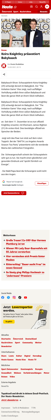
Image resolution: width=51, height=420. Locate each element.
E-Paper (8, 2)
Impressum (5, 408)
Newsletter (6, 346)
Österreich (7, 11)
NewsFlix (42, 2)
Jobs (30, 2)
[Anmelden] (41, 6)
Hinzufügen (41, 183)
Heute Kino (21, 360)
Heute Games (7, 360)
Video (12, 377)
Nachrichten (7, 343)
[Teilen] (4, 74)
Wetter (38, 343)
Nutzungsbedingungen (31, 412)
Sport (15, 11)
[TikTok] (19, 297)
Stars (3, 356)
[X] (8, 297)
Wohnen (17, 373)
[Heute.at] (7, 6)
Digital (27, 356)
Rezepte (39, 369)
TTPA (33, 408)
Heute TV (32, 360)
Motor (46, 373)
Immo (20, 2)
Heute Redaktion (17, 64)
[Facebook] (2, 297)
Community (27, 343)
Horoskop (37, 356)
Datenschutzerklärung (10, 412)
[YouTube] (25, 297)
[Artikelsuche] (36, 6)
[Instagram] (14, 297)
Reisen (4, 377)
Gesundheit (6, 373)
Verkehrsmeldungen (32, 373)
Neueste (43, 11)
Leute (11, 356)
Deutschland (31, 339)
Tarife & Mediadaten (21, 408)
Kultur (19, 356)
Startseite (4, 16)
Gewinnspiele (27, 369)
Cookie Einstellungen (9, 416)
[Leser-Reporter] (31, 6)
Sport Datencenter (9, 369)
